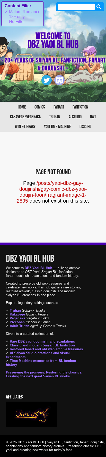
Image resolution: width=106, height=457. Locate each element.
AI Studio (75, 117)
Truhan (54, 117)
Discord (85, 126)
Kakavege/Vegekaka (25, 117)
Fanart (59, 107)
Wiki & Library (25, 126)
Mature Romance (22, 12)
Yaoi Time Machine (57, 126)
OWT (93, 117)
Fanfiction (80, 107)
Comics (39, 107)
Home (22, 107)
